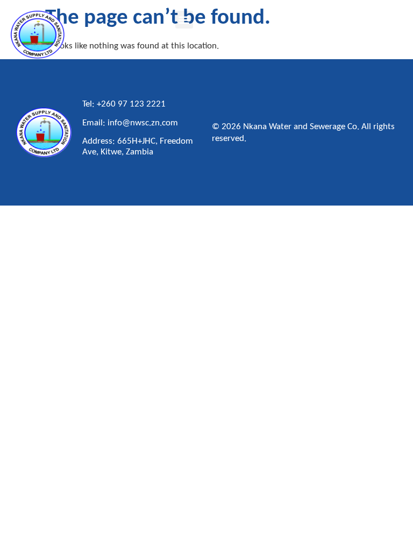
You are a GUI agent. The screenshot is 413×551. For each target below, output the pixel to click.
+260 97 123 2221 (131, 104)
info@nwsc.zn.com (143, 123)
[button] (184, 20)
